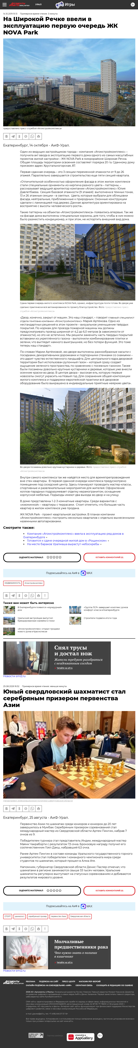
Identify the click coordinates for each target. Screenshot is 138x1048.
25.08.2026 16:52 (11, 686)
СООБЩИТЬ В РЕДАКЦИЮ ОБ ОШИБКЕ (114, 985)
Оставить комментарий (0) (109, 557)
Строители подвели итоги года (100, 618)
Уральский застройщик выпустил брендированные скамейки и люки (36, 619)
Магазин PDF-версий (89, 981)
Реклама (30, 981)
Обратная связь (84, 985)
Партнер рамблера (55, 1036)
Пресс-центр (68, 981)
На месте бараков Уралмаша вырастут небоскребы (63, 544)
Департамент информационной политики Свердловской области (38, 800)
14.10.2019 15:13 (10, 13)
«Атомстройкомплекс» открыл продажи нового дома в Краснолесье (39, 630)
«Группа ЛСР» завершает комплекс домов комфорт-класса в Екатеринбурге (106, 608)
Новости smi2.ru (14, 676)
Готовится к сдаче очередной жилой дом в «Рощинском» (67, 540)
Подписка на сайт (48, 981)
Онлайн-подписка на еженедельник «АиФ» (49, 985)
